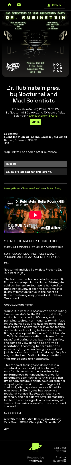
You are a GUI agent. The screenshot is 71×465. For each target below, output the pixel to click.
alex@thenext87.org (43, 115)
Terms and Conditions (33, 188)
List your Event (60, 449)
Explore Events (59, 458)
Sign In (55, 5)
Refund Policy (53, 188)
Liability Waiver (12, 188)
